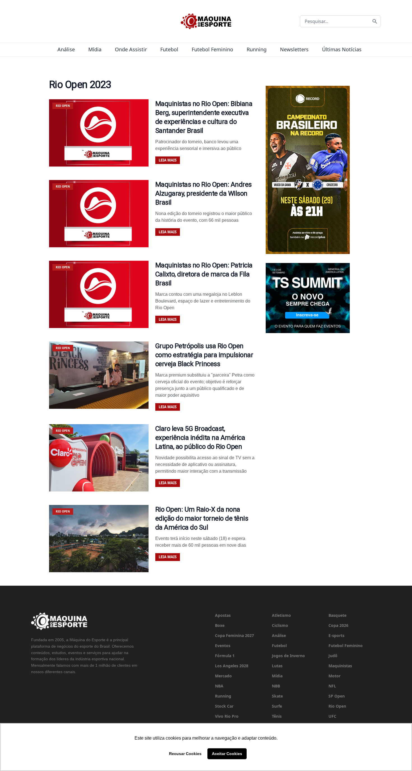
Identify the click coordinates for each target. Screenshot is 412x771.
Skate (277, 696)
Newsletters (294, 49)
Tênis (277, 716)
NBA (219, 686)
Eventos (222, 645)
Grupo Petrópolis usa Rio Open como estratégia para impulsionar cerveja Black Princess (204, 355)
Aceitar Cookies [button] (227, 753)
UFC (332, 716)
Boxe (219, 625)
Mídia (94, 49)
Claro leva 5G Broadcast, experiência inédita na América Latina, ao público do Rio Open (200, 438)
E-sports (336, 635)
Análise (66, 49)
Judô (332, 655)
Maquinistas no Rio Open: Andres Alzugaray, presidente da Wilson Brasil (203, 193)
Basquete (337, 615)
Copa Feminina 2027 (234, 635)
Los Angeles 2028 (231, 665)
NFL (332, 686)
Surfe (277, 706)
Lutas (277, 665)
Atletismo (281, 615)
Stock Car (224, 706)
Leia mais (168, 160)
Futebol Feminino (212, 49)
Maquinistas (340, 665)
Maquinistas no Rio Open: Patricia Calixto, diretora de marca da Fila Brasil (204, 274)
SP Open (336, 696)
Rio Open (337, 706)
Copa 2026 (338, 625)
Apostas (223, 615)
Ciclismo (280, 625)
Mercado (223, 675)
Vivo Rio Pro (227, 716)
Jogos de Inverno (288, 655)
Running (257, 49)
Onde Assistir (131, 49)
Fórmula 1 (225, 655)
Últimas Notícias (342, 49)
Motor (334, 675)
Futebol (169, 49)
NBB (276, 686)
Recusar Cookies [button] (185, 753)
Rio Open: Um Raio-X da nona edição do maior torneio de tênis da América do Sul (201, 518)
